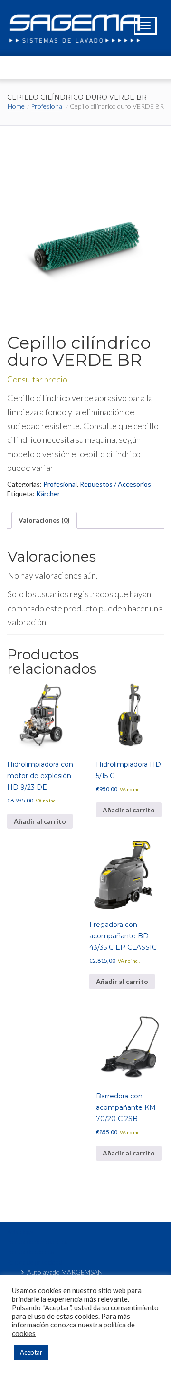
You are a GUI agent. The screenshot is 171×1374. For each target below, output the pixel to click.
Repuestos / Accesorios (115, 484)
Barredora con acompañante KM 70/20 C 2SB (126, 1107)
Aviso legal (21, 1232)
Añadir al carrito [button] (40, 821)
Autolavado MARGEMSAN (65, 1272)
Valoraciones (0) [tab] (44, 520)
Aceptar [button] (31, 1352)
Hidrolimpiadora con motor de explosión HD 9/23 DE (40, 776)
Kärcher (48, 493)
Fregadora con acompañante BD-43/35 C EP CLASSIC (123, 936)
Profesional (47, 106)
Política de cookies (30, 1252)
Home (16, 106)
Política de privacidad (34, 1262)
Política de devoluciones (37, 1242)
